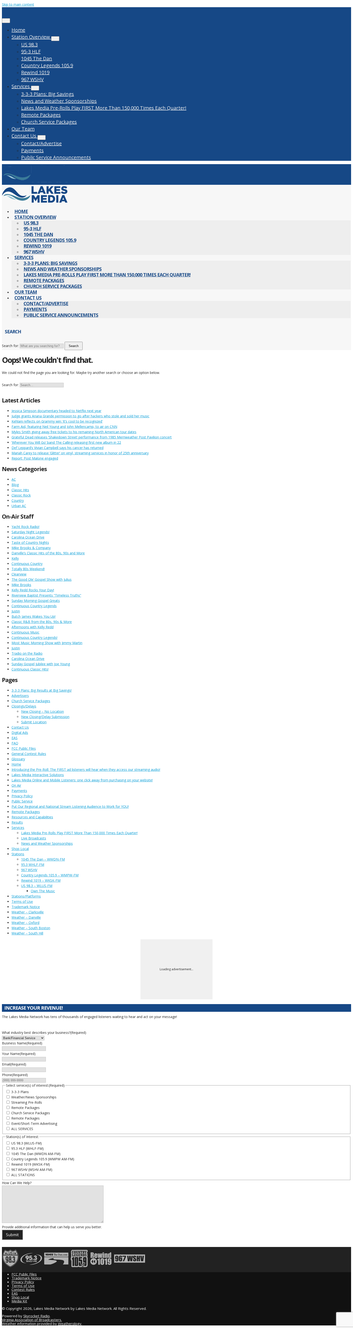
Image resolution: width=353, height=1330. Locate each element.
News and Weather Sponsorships (59, 101)
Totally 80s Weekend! (28, 569)
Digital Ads (20, 732)
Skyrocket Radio (36, 1315)
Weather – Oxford (25, 922)
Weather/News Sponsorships (33, 1097)
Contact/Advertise (41, 143)
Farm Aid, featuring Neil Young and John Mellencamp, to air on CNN (64, 426)
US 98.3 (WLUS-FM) (26, 1143)
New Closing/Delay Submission (45, 716)
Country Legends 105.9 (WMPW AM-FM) (42, 1159)
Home (18, 30)
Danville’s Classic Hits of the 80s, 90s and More (48, 553)
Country (18, 500)
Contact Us (24, 135)
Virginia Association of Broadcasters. (32, 1319)
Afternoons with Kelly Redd (33, 627)
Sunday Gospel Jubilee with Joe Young (41, 664)
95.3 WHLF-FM (32, 864)
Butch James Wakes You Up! (33, 616)
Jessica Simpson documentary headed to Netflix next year (56, 410)
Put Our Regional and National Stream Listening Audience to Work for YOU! (70, 806)
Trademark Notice (26, 907)
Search (74, 346)
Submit (12, 1234)
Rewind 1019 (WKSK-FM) (30, 1164)
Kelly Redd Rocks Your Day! (33, 590)
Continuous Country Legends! (34, 637)
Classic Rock (21, 495)
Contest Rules (23, 1289)
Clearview (19, 574)
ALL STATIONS (23, 1175)
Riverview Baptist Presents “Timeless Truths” (46, 595)
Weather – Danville (26, 917)
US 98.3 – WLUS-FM (36, 885)
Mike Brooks (21, 584)
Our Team (23, 129)
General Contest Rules (29, 753)
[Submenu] (55, 38)
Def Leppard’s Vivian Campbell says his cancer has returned (57, 447)
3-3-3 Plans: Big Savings (47, 94)
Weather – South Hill (27, 933)
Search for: (10, 345)
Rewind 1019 (35, 72)
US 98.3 (29, 44)
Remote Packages (41, 115)
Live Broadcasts (33, 838)
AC (14, 479)
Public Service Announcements (56, 157)
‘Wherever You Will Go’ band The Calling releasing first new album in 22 (66, 442)
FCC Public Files (24, 748)
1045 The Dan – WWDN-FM (43, 859)
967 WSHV (32, 79)
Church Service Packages (49, 122)
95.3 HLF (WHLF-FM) (27, 1148)
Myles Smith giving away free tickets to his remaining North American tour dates (74, 432)
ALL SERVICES (22, 1128)
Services (21, 86)
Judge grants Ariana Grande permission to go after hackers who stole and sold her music (80, 416)
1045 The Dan (36, 58)
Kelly (15, 558)
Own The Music (43, 891)
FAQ (15, 743)
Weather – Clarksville (28, 912)
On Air (16, 785)
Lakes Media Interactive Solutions (38, 775)
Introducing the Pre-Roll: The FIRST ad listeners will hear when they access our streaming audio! (86, 769)
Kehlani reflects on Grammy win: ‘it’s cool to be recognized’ (57, 421)
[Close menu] (6, 20)
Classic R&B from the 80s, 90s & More (42, 621)
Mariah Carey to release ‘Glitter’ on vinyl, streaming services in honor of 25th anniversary (80, 453)
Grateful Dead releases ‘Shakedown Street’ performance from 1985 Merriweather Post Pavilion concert (92, 437)
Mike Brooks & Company (31, 547)
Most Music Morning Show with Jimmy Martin (47, 643)
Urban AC (19, 505)
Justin (16, 611)
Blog (15, 484)
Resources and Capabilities (32, 817)
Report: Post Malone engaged (35, 458)
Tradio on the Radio (27, 653)
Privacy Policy (22, 796)
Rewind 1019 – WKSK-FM (41, 880)
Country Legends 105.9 (47, 65)
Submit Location (34, 722)
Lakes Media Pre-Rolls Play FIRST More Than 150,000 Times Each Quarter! (103, 108)
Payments (32, 150)
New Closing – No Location (42, 711)
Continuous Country (27, 563)
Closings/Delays (24, 706)
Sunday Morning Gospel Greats (36, 600)
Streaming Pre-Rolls (26, 1102)
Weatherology (69, 1323)
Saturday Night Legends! (30, 532)
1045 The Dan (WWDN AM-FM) (36, 1153)
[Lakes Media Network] (34, 182)
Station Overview (31, 37)
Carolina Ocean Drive (28, 537)
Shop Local (20, 848)
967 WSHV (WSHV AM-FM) (31, 1169)
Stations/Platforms (26, 896)
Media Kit (19, 1301)
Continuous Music (25, 632)
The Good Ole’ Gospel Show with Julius (42, 579)
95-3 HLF (31, 51)
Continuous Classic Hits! (30, 669)
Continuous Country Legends (34, 606)
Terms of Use (22, 901)
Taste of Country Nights (30, 542)
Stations (18, 854)
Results (17, 822)
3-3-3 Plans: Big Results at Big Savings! (42, 690)
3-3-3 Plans (20, 1092)
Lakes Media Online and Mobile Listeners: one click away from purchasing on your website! (82, 780)
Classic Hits (20, 490)
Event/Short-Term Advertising (34, 1123)
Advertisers (20, 695)
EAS (15, 738)
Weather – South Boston (31, 928)
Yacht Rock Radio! (25, 526)
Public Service (22, 801)
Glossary (18, 759)
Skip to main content (18, 4)
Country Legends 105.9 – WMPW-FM (50, 875)
